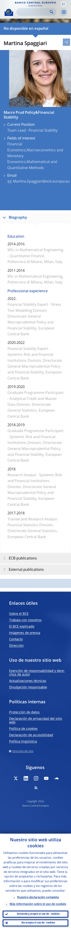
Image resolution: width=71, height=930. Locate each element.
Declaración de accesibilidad (31, 735)
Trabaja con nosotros (25, 620)
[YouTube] (46, 778)
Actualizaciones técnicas (27, 681)
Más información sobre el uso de (38, 904)
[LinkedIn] (25, 778)
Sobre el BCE (19, 613)
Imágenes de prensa (24, 633)
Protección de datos (24, 712)
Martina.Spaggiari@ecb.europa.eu (41, 181)
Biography (18, 218)
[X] (15, 778)
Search (51, 12)
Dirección (16, 645)
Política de (23, 728)
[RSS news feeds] (36, 787)
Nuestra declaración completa (38, 897)
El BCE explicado (21, 626)
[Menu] (64, 12)
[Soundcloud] (56, 778)
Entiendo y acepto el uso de (38, 914)
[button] (63, 4)
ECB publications (23, 558)
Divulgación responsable (28, 687)
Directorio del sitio (22, 751)
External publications (26, 570)
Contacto (16, 639)
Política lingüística (23, 741)
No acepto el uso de (38, 923)
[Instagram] (36, 778)
